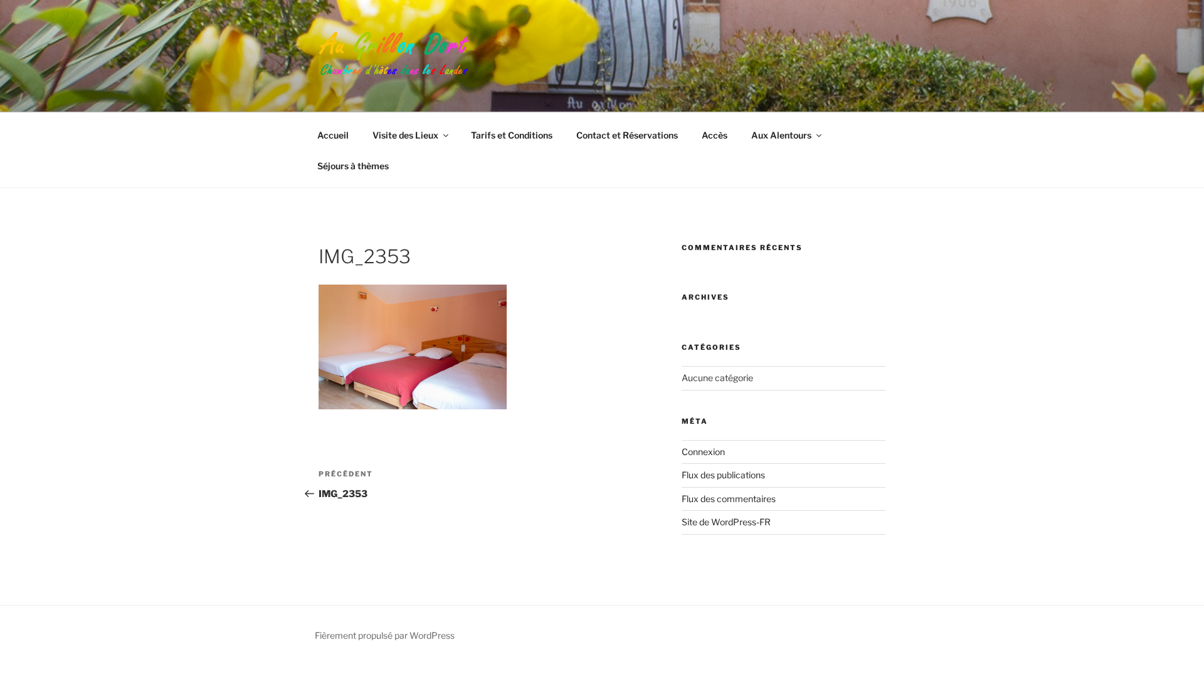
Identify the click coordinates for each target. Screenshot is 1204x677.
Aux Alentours (781, 135)
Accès (714, 135)
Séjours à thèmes (353, 165)
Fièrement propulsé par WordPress (385, 635)
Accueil (333, 135)
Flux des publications (723, 475)
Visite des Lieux (405, 135)
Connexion (703, 451)
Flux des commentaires (729, 498)
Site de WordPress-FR (726, 522)
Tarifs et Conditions (511, 135)
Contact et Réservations (627, 135)
